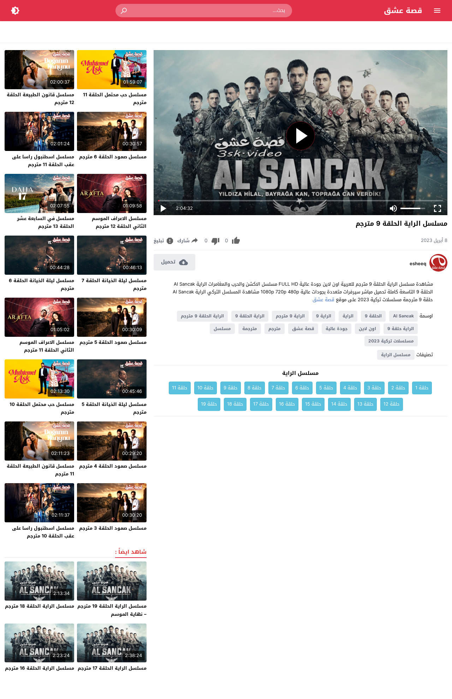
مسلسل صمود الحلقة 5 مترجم (113, 342)
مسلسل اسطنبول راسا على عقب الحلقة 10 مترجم (43, 532)
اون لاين (367, 329)
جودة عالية (336, 329)
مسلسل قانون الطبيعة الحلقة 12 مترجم (40, 98)
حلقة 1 (422, 387)
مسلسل (222, 329)
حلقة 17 (261, 404)
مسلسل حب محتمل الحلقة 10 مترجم (42, 408)
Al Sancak (403, 316)
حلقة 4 (350, 387)
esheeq (418, 263)
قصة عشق (403, 11)
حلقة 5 (326, 387)
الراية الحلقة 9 (249, 316)
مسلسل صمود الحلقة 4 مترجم (113, 466)
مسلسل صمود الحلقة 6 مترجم (113, 156)
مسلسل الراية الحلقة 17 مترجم (112, 668)
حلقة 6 (302, 387)
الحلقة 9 (373, 316)
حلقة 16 (287, 404)
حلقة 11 (180, 387)
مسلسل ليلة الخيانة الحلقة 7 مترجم (114, 284)
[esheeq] (438, 270)
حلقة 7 (278, 387)
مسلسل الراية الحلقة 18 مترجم (39, 606)
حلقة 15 (313, 404)
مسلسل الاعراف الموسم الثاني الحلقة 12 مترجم (119, 222)
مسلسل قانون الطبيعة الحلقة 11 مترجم (40, 470)
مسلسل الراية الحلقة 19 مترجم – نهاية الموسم (112, 610)
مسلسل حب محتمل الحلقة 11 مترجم (115, 98)
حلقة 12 (391, 404)
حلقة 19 (209, 404)
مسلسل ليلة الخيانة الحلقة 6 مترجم (41, 284)
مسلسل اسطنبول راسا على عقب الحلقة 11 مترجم (43, 160)
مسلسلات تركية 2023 (391, 341)
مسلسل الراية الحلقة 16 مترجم (39, 668)
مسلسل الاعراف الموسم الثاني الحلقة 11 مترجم (46, 346)
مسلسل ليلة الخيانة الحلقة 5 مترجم (114, 408)
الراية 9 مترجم (290, 316)
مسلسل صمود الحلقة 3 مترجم (113, 528)
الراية (348, 316)
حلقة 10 (205, 387)
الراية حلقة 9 (400, 329)
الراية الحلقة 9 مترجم (202, 316)
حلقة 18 (235, 404)
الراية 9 (323, 316)
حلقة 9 (231, 387)
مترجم (274, 329)
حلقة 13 (365, 404)
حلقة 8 (255, 387)
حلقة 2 (398, 387)
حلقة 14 (339, 404)
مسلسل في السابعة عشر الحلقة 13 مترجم (45, 222)
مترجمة (249, 329)
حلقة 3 (374, 387)
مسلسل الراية (396, 355)
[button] (124, 10)
